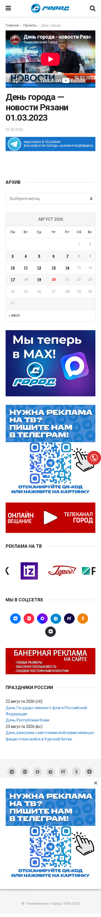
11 (26, 268)
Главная (12, 25)
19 (39, 279)
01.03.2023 (14, 129)
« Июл (14, 316)
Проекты (29, 25)
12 (39, 268)
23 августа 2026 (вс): (24, 726)
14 (67, 268)
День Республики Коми (27, 720)
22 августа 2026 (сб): (24, 701)
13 (54, 268)
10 (13, 268)
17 (13, 279)
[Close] (96, 783)
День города (51, 25)
